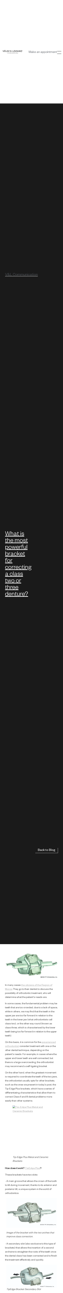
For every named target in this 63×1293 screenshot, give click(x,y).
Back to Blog (46, 850)
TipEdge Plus (32, 1168)
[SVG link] (13, 51)
